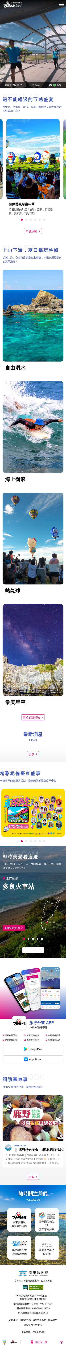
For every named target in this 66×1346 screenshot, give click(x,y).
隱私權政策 (25, 1320)
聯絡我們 (52, 1320)
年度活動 (31, 231)
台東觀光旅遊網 (13, 4)
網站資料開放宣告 (33, 1324)
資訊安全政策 (39, 1320)
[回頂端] (61, 1342)
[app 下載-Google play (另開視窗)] (33, 1049)
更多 (31, 754)
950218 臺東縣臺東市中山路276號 (34, 1280)
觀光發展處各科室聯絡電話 (31, 1312)
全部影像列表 (31, 950)
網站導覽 (13, 1320)
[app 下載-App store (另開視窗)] (33, 1059)
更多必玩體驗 (31, 717)
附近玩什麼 (40, 1342)
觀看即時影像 (12, 928)
